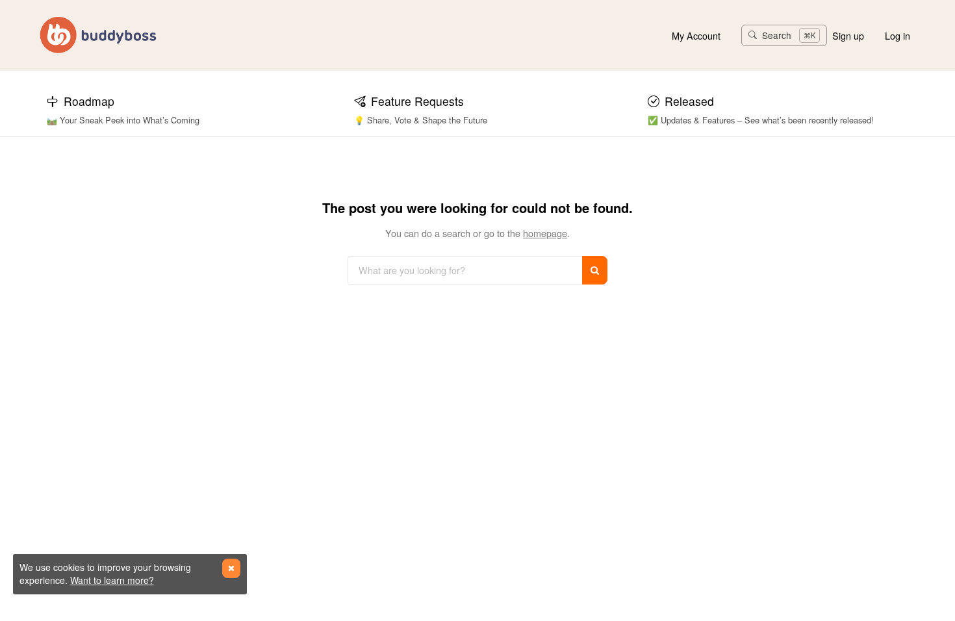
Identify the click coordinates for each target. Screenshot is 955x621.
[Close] (231, 568)
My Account (696, 35)
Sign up (848, 35)
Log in (897, 35)
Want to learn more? (112, 580)
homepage (545, 233)
